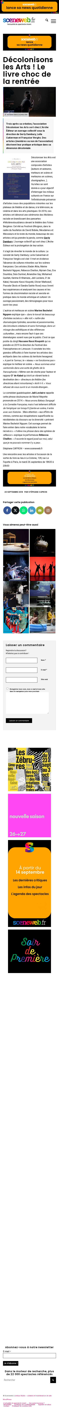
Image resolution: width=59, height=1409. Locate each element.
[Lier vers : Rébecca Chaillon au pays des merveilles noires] (16, 568)
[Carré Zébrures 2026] (29, 790)
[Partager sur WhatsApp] (23, 510)
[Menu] (52, 21)
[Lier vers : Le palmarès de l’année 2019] (16, 594)
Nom (43, 660)
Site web (44, 679)
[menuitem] (45, 21)
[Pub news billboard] (29, 12)
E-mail (44, 670)
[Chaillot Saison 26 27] (29, 836)
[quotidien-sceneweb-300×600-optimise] (29, 926)
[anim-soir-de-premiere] (29, 972)
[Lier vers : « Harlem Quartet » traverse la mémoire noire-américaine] (43, 594)
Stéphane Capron (37, 492)
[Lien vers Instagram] (48, 510)
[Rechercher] (45, 21)
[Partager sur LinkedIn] (32, 510)
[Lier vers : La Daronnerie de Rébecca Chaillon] (16, 620)
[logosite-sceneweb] (24, 21)
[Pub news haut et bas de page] (29, 49)
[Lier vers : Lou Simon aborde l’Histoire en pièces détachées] (43, 542)
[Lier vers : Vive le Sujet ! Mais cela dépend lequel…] (43, 620)
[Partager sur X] (15, 510)
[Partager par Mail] (40, 510)
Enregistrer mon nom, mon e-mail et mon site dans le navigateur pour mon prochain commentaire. (27, 691)
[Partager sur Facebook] (7, 510)
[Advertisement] (29, 1005)
